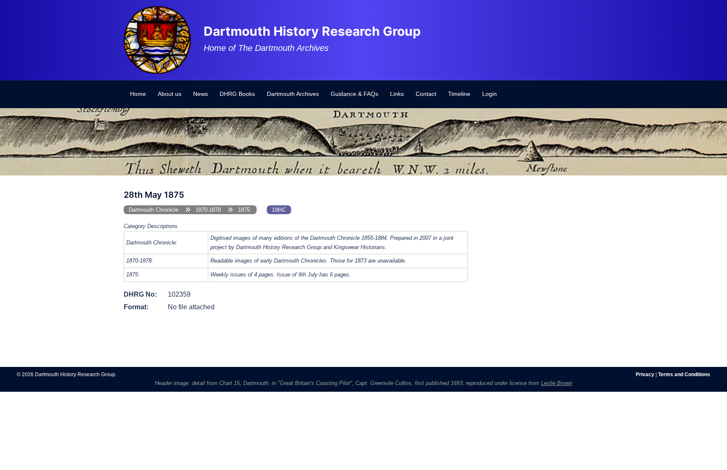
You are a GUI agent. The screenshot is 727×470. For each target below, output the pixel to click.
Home (138, 93)
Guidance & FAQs (354, 93)
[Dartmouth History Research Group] (157, 39)
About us (169, 93)
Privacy (645, 374)
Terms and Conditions (684, 374)
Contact (426, 93)
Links (397, 93)
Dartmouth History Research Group (312, 31)
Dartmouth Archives (293, 93)
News (200, 93)
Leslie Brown (556, 383)
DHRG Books (237, 93)
